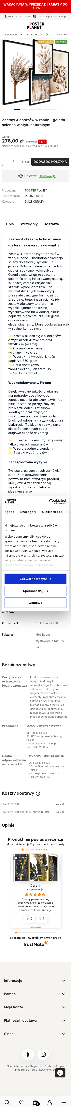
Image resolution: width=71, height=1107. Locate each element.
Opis (10, 224)
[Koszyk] (35, 1102)
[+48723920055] (60, 1073)
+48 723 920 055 (19, 16)
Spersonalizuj (33, 591)
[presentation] (7, 74)
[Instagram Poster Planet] (43, 1054)
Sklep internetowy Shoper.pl (24, 1066)
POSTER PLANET (36, 190)
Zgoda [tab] (9, 512)
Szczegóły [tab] (28, 512)
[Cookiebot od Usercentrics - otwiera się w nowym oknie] (50, 501)
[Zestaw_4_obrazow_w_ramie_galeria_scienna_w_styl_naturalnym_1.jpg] (35, 72)
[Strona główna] (35, 26)
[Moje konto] (49, 1102)
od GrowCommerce (44, 1069)
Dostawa (51, 224)
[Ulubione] (21, 1102)
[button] (17, 109)
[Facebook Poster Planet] (28, 1054)
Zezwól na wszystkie (35, 579)
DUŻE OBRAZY (34, 201)
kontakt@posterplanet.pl (51, 16)
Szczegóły (29, 224)
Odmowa (35, 603)
